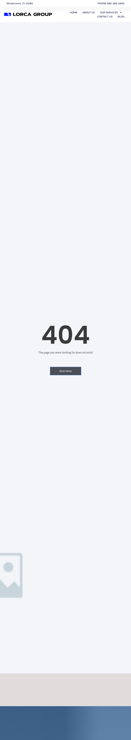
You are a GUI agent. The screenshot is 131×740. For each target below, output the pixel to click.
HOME (73, 12)
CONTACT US (105, 16)
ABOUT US (88, 12)
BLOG (121, 16)
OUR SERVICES (109, 12)
